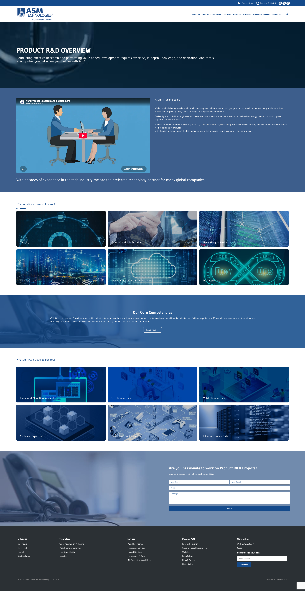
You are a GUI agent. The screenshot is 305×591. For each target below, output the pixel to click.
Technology (217, 14)
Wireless (195, 124)
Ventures (237, 14)
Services (227, 14)
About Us (196, 14)
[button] (287, 14)
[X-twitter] (284, 3)
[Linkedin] (280, 3)
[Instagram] (288, 3)
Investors (247, 14)
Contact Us (276, 14)
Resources (257, 14)
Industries (206, 14)
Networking (225, 124)
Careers (266, 14)
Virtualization (213, 124)
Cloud (203, 124)
